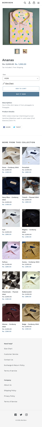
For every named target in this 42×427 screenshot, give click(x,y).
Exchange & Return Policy (14, 365)
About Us (7, 385)
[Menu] (38, 2)
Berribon (7, 3)
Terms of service (10, 371)
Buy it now (21, 94)
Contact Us (8, 360)
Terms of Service (10, 402)
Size (4, 74)
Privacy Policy (9, 396)
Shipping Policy (10, 390)
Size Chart (8, 349)
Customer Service (11, 354)
